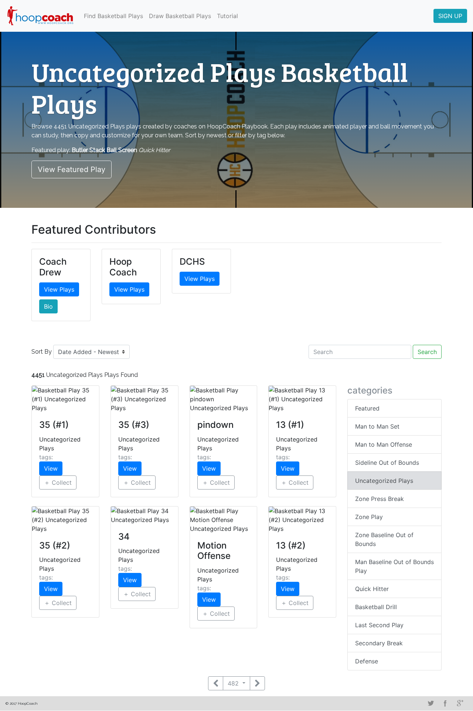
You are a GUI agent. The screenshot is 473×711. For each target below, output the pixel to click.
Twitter (430, 703)
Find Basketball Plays (113, 16)
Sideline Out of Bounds (387, 462)
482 (234, 683)
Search (427, 352)
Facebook (445, 703)
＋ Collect (58, 482)
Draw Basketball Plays (180, 16)
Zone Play (369, 517)
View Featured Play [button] (71, 169)
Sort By (41, 351)
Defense (366, 661)
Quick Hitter (372, 588)
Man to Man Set (377, 426)
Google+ (460, 703)
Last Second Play (379, 625)
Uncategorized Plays (384, 480)
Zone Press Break (379, 498)
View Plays (59, 289)
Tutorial (227, 16)
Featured (367, 408)
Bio (48, 306)
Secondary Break (379, 643)
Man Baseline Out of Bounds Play (394, 566)
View (51, 468)
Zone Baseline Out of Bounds (384, 539)
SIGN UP (450, 16)
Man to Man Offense (383, 444)
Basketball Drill (376, 607)
